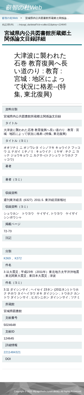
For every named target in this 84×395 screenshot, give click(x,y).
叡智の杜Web (10, 18)
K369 (7, 258)
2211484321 (12, 352)
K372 (18, 258)
